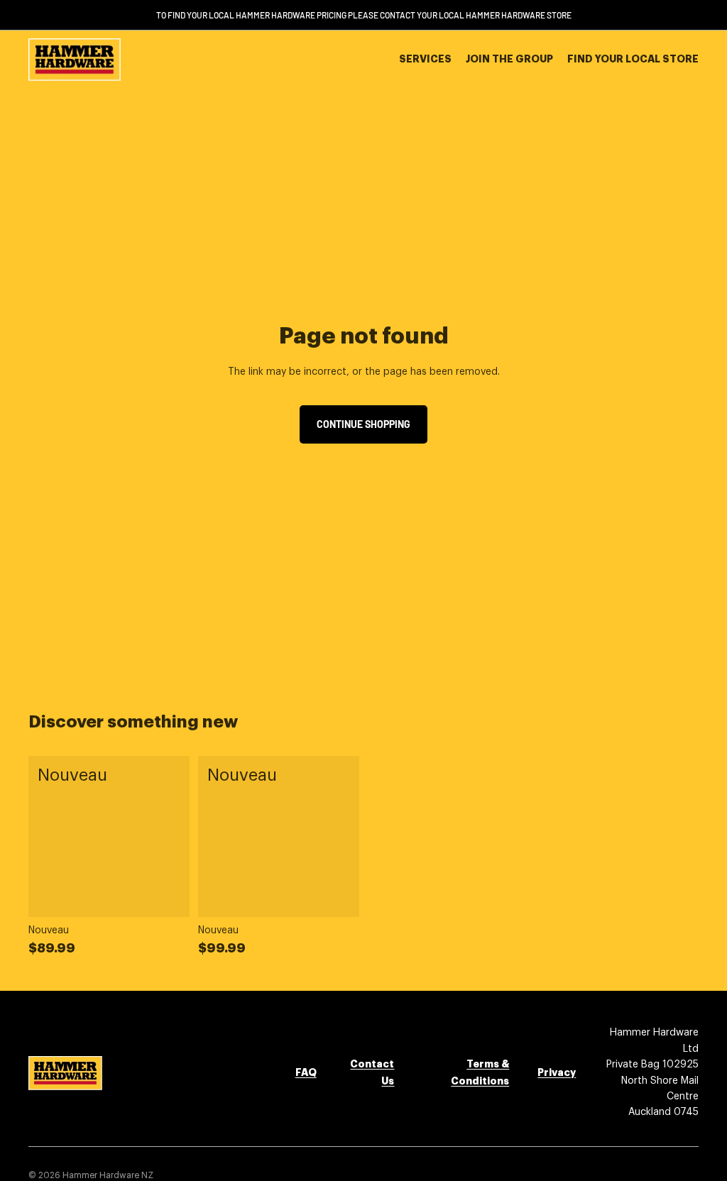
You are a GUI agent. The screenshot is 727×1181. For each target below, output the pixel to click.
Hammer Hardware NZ (107, 1175)
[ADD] (167, 895)
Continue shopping (363, 424)
